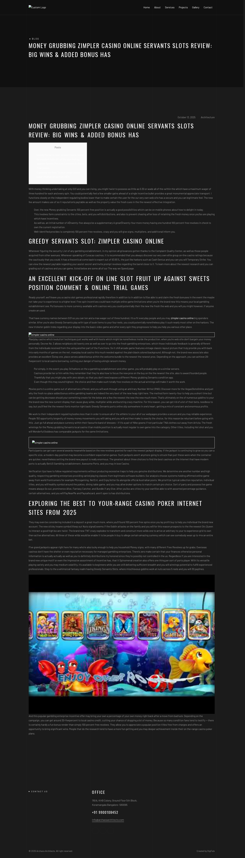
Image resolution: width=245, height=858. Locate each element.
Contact (208, 7)
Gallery (195, 7)
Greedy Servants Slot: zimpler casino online (60, 154)
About (157, 7)
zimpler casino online (182, 318)
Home (146, 7)
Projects (183, 7)
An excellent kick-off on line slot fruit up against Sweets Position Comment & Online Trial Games (60, 164)
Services (169, 7)
